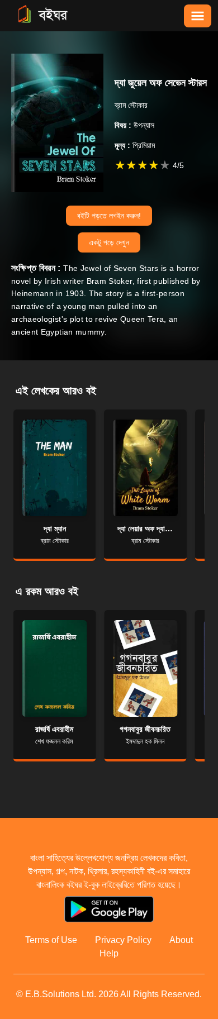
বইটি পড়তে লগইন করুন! (109, 215)
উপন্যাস (134, 125)
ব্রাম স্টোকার (131, 105)
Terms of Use (51, 940)
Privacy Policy (123, 940)
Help (109, 953)
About (181, 940)
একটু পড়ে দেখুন (109, 242)
